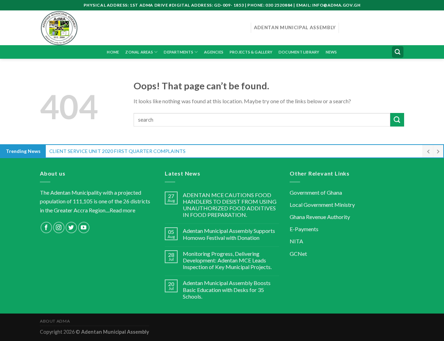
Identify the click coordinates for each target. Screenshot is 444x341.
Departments (178, 52)
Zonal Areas (139, 52)
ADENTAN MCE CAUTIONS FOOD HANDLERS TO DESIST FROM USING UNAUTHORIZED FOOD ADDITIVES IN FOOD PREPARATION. (229, 205)
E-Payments (304, 229)
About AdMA (55, 321)
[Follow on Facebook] (46, 227)
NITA (296, 241)
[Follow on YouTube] (83, 227)
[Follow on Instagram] (59, 227)
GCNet (298, 253)
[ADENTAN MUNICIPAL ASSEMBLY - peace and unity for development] (140, 27)
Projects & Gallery (251, 52)
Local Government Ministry (322, 204)
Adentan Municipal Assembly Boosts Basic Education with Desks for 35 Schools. (227, 289)
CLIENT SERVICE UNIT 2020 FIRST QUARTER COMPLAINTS (117, 151)
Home (113, 52)
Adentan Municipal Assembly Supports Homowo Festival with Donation (229, 234)
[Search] (398, 52)
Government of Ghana (316, 192)
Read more (122, 210)
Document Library (299, 52)
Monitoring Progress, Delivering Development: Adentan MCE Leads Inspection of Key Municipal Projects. (227, 260)
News (331, 52)
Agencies (213, 52)
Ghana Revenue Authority (320, 216)
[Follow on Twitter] (71, 227)
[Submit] (397, 120)
